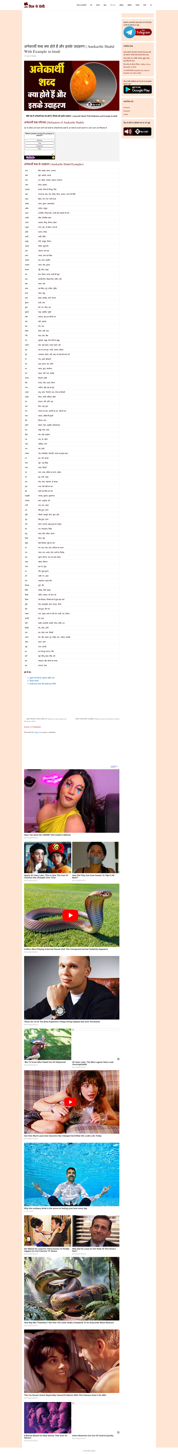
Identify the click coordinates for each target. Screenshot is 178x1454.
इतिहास (121, 5)
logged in (37, 732)
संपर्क (144, 5)
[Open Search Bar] (151, 5)
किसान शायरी (34, 681)
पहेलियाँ (129, 5)
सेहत (105, 5)
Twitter (126, 114)
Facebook (127, 107)
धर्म (91, 5)
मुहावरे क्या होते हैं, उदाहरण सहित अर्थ (42, 678)
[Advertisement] (71, 28)
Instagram (127, 111)
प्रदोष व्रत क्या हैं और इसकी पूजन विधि (43, 683)
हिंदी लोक (112, 5)
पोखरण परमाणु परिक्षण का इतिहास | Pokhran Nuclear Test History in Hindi (97, 719)
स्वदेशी (137, 5)
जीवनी (98, 5)
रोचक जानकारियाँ (81, 5)
